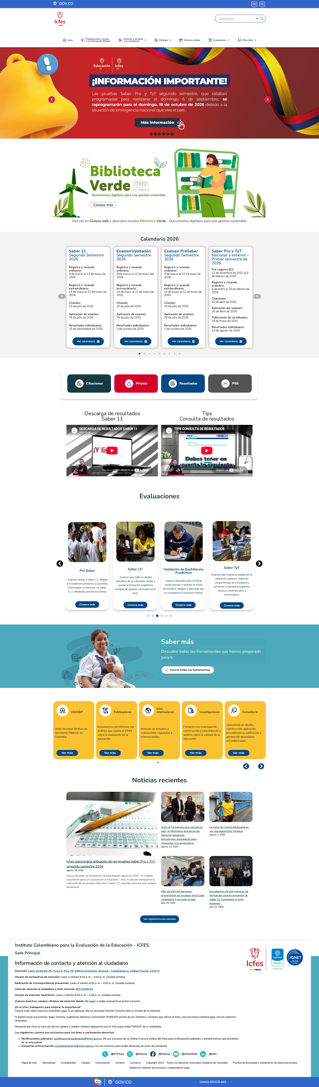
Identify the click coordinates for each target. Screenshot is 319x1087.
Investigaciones (237, 712)
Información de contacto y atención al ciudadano (71, 963)
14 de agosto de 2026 (228, 329)
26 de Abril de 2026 (227, 310)
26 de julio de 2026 (84, 316)
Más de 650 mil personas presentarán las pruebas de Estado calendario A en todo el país (182, 895)
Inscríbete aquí (158, 119)
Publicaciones (150, 712)
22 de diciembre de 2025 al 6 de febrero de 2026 (230, 273)
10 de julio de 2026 (81, 304)
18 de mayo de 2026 (230, 319)
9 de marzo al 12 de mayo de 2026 (87, 272)
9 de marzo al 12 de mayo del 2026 (135, 272)
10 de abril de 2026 (224, 300)
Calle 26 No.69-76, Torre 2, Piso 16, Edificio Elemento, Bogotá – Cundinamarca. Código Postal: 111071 (94, 971)
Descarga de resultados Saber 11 (112, 416)
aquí (92, 1001)
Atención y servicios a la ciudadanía (133, 40)
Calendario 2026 (159, 239)
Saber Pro (247, 567)
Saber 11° (102, 569)
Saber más (177, 641)
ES (262, 4)
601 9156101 (84, 989)
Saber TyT (199, 567)
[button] (132, 40)
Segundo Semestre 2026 (86, 255)
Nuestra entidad (192, 40)
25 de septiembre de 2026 (86, 327)
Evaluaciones (219, 40)
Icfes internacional (192, 710)
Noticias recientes (159, 780)
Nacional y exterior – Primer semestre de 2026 (230, 257)
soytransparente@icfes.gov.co (74, 1046)
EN (254, 4)
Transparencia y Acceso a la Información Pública (98, 40)
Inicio (70, 40)
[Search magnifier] (262, 18)
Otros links (247, 40)
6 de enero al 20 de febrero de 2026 (231, 287)
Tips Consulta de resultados (206, 416)
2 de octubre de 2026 (132, 327)
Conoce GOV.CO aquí (213, 1082)
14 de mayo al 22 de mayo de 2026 (87, 290)
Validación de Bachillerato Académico (151, 571)
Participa (163, 40)
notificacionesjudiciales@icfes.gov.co (78, 1039)
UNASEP (104, 712)
